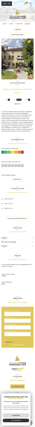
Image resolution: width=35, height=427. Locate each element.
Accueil (5, 24)
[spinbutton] (17, 334)
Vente (11, 23)
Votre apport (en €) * (10, 324)
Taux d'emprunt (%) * (10, 331)
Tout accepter (16, 420)
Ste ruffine (19, 23)
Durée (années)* (9, 318)
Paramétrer (16, 415)
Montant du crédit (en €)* (11, 311)
